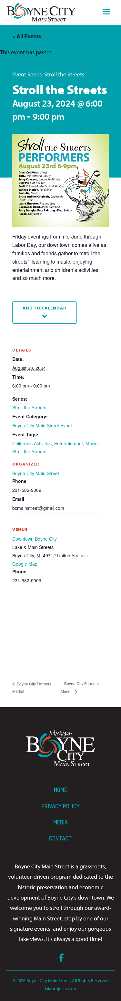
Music (91, 443)
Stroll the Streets (29, 407)
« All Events (26, 36)
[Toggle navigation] (106, 12)
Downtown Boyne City (34, 538)
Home (60, 789)
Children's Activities (32, 443)
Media (60, 822)
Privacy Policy (60, 806)
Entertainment (68, 443)
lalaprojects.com (60, 988)
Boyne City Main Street (35, 473)
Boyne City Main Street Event (42, 425)
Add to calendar (44, 308)
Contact (60, 838)
